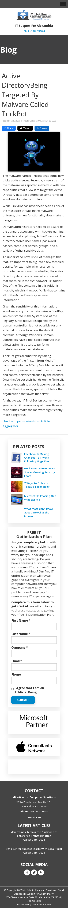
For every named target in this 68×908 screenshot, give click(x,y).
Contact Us (34, 817)
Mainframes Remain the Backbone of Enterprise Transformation (34, 833)
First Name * (20, 620)
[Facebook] (27, 872)
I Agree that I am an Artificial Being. (29, 690)
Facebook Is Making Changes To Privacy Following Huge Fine (37, 457)
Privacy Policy (24, 904)
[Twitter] (34, 872)
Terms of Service (42, 904)
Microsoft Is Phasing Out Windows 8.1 (40, 497)
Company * (19, 647)
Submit (23, 700)
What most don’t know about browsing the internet (38, 512)
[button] (63, 4)
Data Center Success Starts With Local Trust (34, 849)
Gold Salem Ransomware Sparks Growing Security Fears (39, 472)
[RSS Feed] (40, 872)
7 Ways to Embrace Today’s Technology (37, 484)
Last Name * (20, 634)
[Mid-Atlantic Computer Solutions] (34, 15)
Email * (16, 661)
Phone (16, 674)
